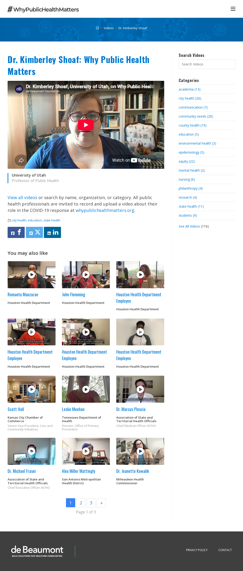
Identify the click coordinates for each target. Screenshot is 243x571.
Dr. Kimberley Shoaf (132, 28)
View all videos (22, 197)
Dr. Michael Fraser (22, 471)
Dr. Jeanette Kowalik (132, 471)
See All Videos (190, 226)
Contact (225, 550)
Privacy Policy (197, 550)
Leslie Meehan (73, 409)
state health (51, 220)
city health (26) (190, 98)
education (35, 220)
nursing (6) (187, 179)
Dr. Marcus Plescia (130, 409)
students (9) (188, 215)
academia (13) (190, 89)
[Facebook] (16, 232)
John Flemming (73, 294)
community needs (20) (196, 116)
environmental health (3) (197, 143)
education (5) (189, 134)
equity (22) (187, 161)
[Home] (97, 28)
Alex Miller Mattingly (78, 471)
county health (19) (192, 125)
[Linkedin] (52, 232)
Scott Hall (16, 409)
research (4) (188, 197)
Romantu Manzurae (23, 294)
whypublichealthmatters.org (105, 210)
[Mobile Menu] (233, 8)
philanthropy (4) (191, 188)
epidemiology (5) (191, 152)
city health (19, 220)
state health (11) (191, 206)
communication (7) (193, 107)
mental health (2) (192, 170)
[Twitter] (34, 232)
